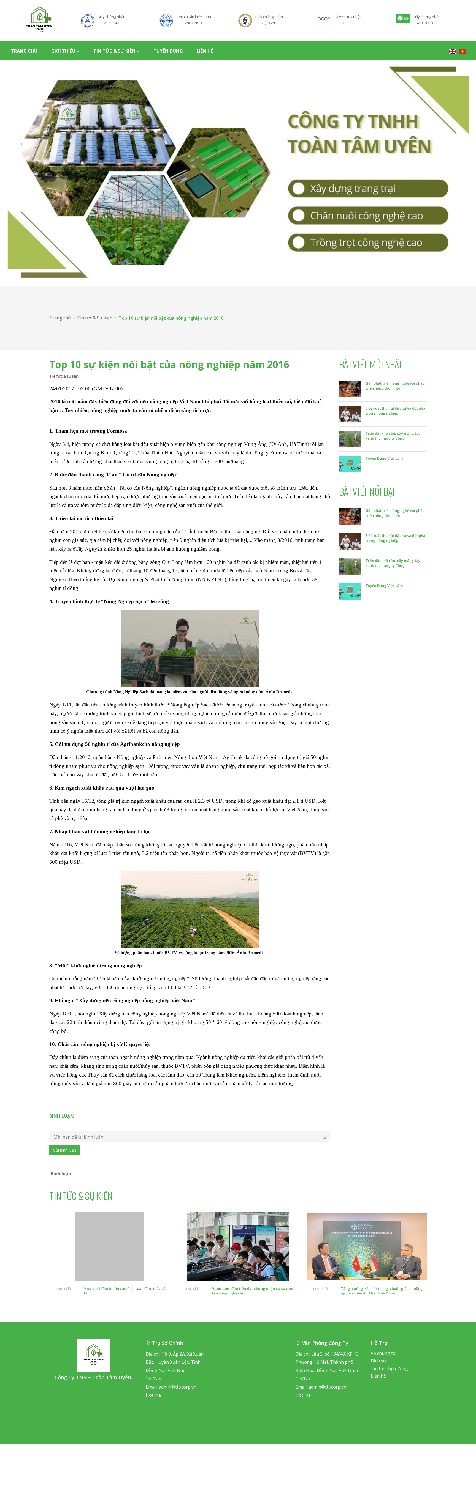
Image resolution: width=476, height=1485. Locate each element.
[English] (452, 51)
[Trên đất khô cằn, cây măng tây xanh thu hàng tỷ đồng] (350, 438)
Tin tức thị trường (389, 1368)
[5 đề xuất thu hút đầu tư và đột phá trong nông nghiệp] (350, 413)
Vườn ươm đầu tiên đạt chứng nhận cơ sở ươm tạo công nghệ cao (253, 1291)
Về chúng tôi (384, 1353)
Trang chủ (24, 51)
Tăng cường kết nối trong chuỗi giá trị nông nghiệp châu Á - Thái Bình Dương (382, 1291)
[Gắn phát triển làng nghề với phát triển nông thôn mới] (350, 388)
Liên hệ (205, 51)
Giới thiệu (63, 51)
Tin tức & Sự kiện (114, 51)
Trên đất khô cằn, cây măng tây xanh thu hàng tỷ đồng (393, 436)
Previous (34, 1268)
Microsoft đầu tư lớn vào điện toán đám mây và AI (124, 1291)
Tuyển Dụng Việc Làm (384, 458)
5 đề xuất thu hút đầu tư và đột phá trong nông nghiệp (395, 411)
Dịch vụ (378, 1361)
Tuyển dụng (168, 51)
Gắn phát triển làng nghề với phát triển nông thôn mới (395, 386)
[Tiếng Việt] (462, 51)
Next (441, 1268)
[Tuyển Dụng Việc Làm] (350, 463)
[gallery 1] (238, 173)
